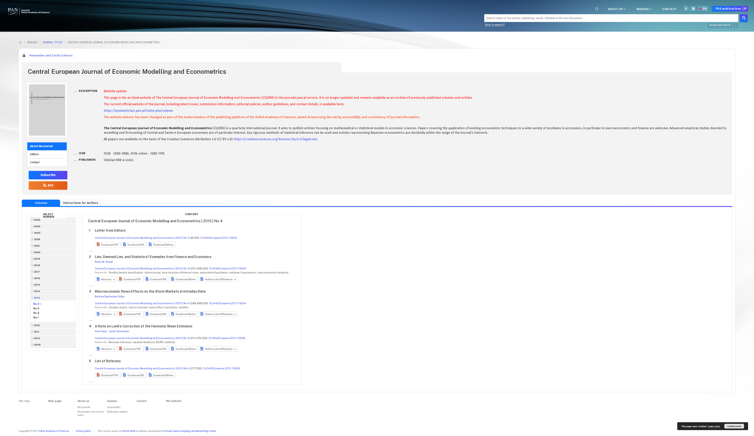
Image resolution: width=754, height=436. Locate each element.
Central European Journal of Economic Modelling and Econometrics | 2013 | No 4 (142, 237)
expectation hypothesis (214, 272)
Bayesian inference (120, 342)
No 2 (36, 313)
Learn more (714, 426)
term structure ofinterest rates (180, 272)
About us (616, 9)
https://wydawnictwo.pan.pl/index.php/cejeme (138, 110)
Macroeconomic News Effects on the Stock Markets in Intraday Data (150, 291)
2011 (36, 331)
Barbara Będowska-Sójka (109, 296)
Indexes (643, 9)
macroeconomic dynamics (273, 272)
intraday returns (118, 307)
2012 (37, 325)
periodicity (171, 307)
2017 (37, 271)
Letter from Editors (110, 230)
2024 (37, 226)
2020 (37, 252)
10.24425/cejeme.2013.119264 (227, 303)
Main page (54, 401)
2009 (37, 344)
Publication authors (117, 411)
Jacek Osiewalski (119, 331)
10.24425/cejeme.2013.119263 (227, 268)
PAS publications (729, 8)
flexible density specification (126, 272)
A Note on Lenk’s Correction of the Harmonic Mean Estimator (144, 326)
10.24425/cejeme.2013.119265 (226, 338)
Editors (34, 154)
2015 (37, 284)
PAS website (173, 401)
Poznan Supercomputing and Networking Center (190, 431)
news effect (156, 307)
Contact (669, 9)
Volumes (41, 203)
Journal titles (52, 42)
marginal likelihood (144, 342)
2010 (37, 338)
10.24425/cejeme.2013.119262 (218, 237)
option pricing (152, 272)
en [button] (705, 8)
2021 (37, 245)
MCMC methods (165, 342)
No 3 (36, 308)
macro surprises (138, 307)
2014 (37, 291)
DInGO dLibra (130, 431)
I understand (734, 426)
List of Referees (108, 361)
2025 (37, 219)
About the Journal (41, 146)
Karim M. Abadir (104, 261)
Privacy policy (83, 431)
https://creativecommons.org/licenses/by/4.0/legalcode (275, 139)
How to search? (495, 24)
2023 (37, 232)
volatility (183, 307)
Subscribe (48, 175)
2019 (37, 258)
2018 (37, 265)
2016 (37, 278)
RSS (50, 185)
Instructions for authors (80, 203)
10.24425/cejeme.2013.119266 (221, 368)
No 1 (35, 317)
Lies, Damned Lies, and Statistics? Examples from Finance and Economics (153, 257)
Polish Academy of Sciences (53, 431)
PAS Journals (84, 407)
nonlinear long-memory (243, 272)
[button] (108, 244)
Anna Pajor (101, 331)
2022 (37, 239)
